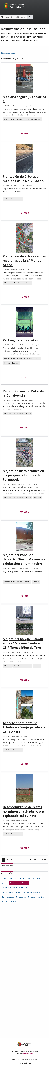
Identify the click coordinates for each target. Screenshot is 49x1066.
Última (43, 860)
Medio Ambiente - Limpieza (13, 119)
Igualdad (5, 883)
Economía (21, 878)
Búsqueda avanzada (8, 53)
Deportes (7, 363)
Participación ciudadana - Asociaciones (15, 888)
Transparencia (21, 897)
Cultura (4, 878)
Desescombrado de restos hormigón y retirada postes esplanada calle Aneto (24, 811)
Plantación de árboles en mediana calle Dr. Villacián (23, 178)
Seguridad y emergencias (32, 119)
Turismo (5, 902)
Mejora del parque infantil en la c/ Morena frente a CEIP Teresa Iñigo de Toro (23, 643)
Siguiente (32, 860)
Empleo (38, 878)
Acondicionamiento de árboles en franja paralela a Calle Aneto (24, 727)
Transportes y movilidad (32, 358)
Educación (15, 363)
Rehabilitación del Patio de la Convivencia (23, 393)
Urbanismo (7, 283)
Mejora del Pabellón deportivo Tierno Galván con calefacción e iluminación (24, 559)
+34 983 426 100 (27, 1053)
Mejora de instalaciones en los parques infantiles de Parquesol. (23, 475)
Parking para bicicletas (20, 340)
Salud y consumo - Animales (11, 892)
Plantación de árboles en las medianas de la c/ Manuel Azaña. (24, 260)
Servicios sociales (8, 897)
